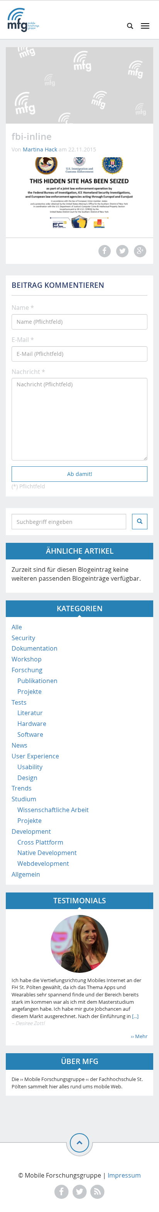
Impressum (124, 1175)
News (19, 745)
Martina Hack (40, 149)
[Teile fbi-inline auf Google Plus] (139, 251)
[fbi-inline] (79, 192)
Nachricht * (28, 371)
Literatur (30, 713)
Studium (24, 799)
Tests (19, 702)
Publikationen (37, 681)
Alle (17, 627)
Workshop (27, 659)
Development (31, 831)
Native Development (47, 852)
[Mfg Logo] (23, 19)
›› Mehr (139, 1036)
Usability (29, 767)
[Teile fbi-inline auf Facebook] (103, 251)
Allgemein (26, 874)
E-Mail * (23, 339)
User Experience (35, 756)
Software (30, 734)
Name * (23, 307)
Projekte (29, 691)
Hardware (31, 723)
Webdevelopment (43, 863)
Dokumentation (35, 648)
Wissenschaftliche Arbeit (53, 810)
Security (23, 638)
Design (27, 777)
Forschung (27, 670)
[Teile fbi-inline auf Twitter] (121, 251)
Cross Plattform (40, 842)
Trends (22, 788)
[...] (135, 1016)
